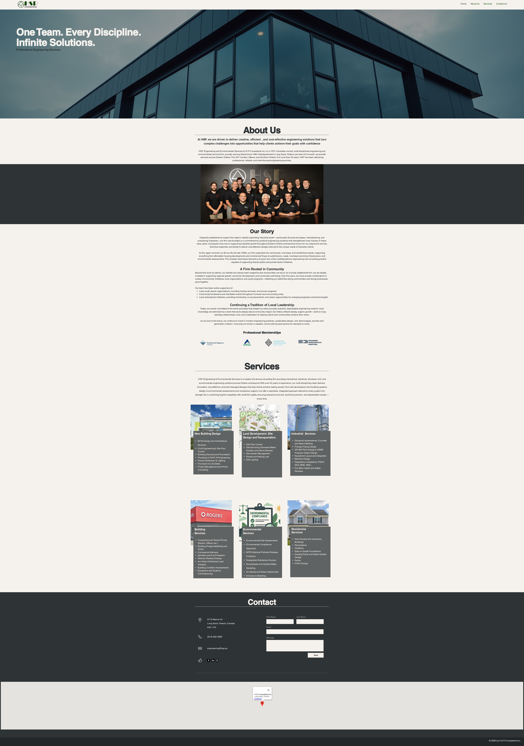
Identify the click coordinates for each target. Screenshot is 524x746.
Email (269, 627)
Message (270, 638)
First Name (271, 617)
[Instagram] (217, 660)
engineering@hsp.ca (217, 648)
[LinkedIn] (213, 660)
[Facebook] (208, 660)
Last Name (301, 617)
